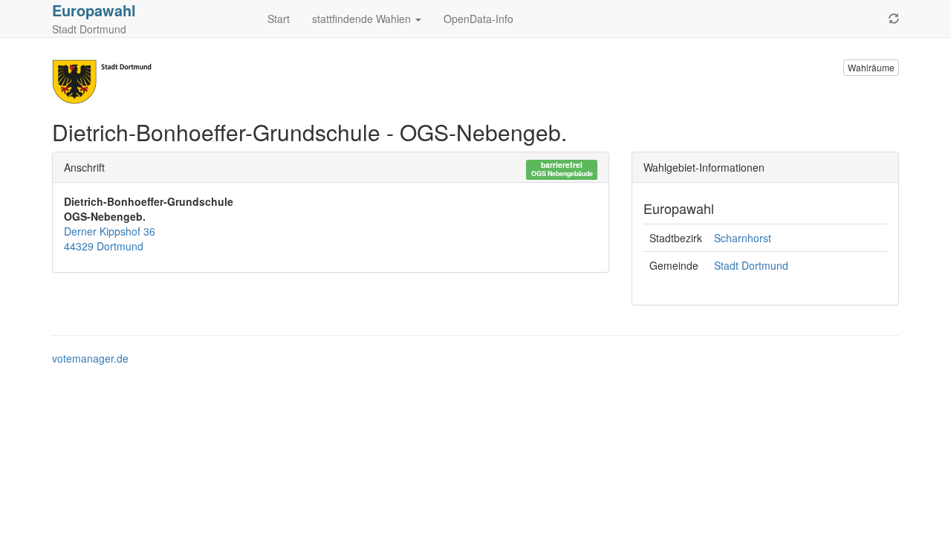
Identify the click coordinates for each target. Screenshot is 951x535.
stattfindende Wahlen (363, 18)
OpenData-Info (478, 18)
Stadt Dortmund (751, 265)
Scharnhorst (742, 237)
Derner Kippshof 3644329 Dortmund (109, 238)
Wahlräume (871, 67)
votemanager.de (90, 358)
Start (278, 18)
